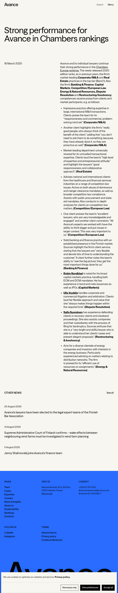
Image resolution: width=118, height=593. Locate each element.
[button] (111, 4)
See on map (47, 494)
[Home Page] (11, 4)
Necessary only (69, 588)
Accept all (108, 588)
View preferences (90, 588)
